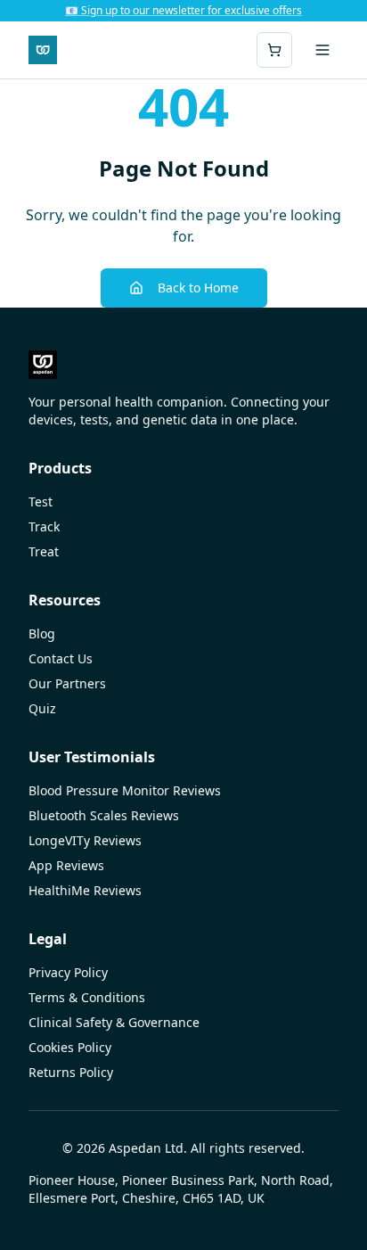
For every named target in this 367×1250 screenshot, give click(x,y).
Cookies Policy (70, 1047)
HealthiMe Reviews (85, 890)
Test (41, 501)
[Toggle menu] (322, 50)
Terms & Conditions (87, 997)
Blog (42, 633)
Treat (44, 551)
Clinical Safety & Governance (114, 1022)
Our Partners (67, 683)
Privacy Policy (68, 972)
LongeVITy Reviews (85, 840)
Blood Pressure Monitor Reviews (125, 790)
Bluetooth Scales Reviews (104, 815)
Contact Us (61, 658)
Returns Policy (71, 1072)
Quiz (42, 708)
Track (44, 526)
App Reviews (66, 865)
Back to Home (198, 287)
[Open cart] (274, 50)
